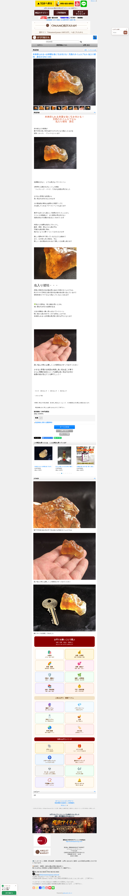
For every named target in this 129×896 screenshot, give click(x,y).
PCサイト (93, 1)
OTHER (36, 478)
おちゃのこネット (67, 893)
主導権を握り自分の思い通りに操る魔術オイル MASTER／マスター (85, 466)
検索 (125, 32)
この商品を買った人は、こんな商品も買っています (50, 442)
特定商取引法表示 (60, 803)
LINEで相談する (9, 893)
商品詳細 (36, 112)
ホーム (57, 801)
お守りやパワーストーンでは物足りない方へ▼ (64, 814)
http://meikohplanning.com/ (74, 841)
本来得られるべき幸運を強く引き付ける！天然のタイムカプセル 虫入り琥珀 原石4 (43, 466)
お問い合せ (86, 45)
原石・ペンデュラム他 (90, 50)
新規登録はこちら (62, 45)
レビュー (36, 791)
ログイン (40, 45)
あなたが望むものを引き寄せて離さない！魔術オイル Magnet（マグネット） (64, 466)
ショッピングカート (95, 37)
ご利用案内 (70, 803)
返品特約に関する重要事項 (43, 422)
